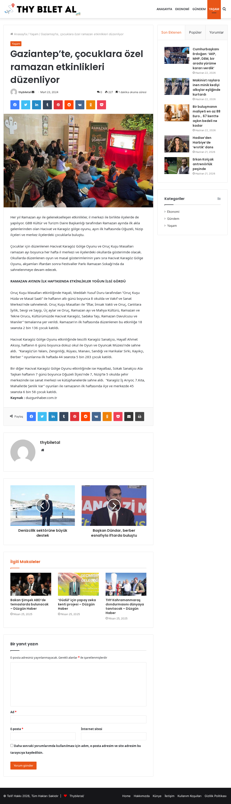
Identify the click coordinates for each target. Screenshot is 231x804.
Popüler (195, 32)
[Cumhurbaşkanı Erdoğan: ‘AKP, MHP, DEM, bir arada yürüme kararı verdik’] (176, 55)
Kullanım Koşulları (189, 796)
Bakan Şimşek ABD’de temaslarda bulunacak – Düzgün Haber (29, 604)
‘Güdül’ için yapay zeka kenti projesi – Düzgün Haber (77, 604)
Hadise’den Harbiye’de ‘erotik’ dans (203, 142)
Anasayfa (164, 9)
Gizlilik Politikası (215, 796)
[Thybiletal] (42, 9)
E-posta (16, 729)
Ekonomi (182, 9)
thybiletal (24, 92)
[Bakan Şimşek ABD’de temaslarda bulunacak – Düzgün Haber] (30, 584)
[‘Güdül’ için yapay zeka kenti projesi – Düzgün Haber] (78, 584)
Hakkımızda (142, 796)
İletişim (169, 796)
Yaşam (214, 9)
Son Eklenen (171, 32)
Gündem (199, 9)
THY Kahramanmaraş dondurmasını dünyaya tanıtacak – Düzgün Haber (125, 606)
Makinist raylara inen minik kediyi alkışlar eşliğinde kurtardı (206, 87)
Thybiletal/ (76, 796)
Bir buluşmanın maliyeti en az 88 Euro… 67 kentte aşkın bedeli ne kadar (206, 116)
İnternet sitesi (91, 729)
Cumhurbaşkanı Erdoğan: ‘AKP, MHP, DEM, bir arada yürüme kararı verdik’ (206, 58)
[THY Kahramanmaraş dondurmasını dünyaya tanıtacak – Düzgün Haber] (126, 584)
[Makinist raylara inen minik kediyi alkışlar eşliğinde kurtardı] (176, 86)
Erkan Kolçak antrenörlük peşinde (203, 164)
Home (126, 796)
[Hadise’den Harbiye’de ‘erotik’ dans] (176, 143)
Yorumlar (216, 32)
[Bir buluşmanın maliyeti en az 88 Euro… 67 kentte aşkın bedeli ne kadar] (176, 112)
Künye (157, 796)
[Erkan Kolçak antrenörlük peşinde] (176, 165)
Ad (13, 712)
